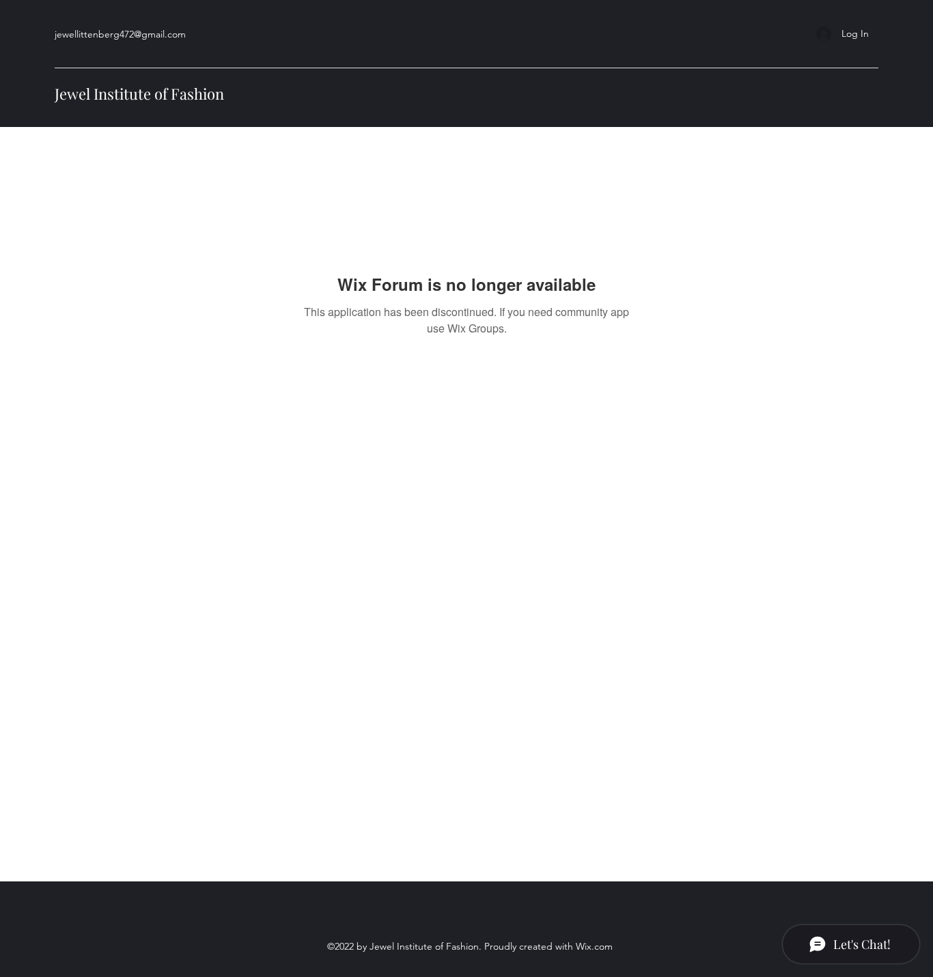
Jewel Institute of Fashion (139, 93)
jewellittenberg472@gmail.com (120, 34)
